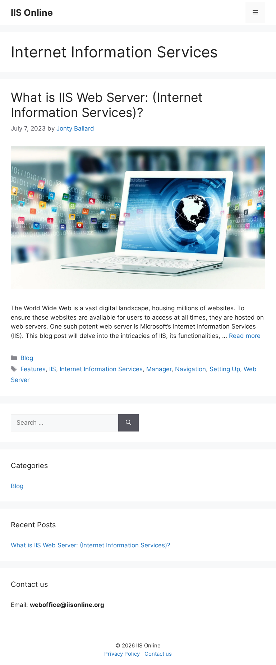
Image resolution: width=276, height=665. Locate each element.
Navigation (190, 369)
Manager (158, 369)
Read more (245, 335)
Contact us (158, 653)
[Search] (128, 422)
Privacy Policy (122, 653)
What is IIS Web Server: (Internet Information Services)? (107, 105)
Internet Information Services (101, 369)
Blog (26, 358)
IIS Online (32, 12)
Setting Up (225, 369)
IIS (52, 369)
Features (33, 369)
